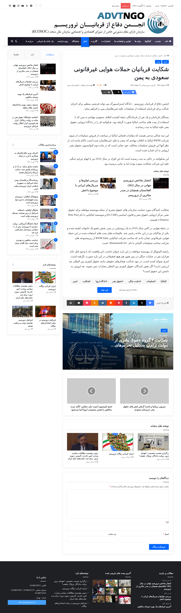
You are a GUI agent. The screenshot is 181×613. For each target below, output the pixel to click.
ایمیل (166, 534)
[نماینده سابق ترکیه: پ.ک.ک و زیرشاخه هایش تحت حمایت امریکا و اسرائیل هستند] (48, 170)
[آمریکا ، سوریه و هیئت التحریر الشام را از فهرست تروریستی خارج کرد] (112, 599)
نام (167, 522)
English (163, 6)
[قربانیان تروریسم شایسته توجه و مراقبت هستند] (22, 311)
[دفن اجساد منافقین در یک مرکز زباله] (125, 600)
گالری (94, 41)
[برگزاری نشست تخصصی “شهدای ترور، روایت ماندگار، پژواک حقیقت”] (153, 441)
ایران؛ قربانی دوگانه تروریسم (121, 454)
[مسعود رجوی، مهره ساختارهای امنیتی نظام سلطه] (48, 108)
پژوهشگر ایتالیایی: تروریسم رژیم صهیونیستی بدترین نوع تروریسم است (26, 200)
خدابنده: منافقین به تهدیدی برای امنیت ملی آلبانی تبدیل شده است (26, 243)
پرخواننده (50, 54)
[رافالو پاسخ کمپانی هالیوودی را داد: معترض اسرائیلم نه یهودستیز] (112, 591)
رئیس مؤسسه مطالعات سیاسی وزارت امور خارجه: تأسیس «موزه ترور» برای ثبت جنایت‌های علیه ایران (80, 6)
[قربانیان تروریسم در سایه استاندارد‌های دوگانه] (45, 311)
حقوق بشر (117, 281)
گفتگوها (148, 41)
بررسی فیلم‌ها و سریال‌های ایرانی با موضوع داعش (86, 185)
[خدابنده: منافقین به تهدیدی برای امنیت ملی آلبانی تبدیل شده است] (48, 244)
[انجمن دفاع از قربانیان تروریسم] (99, 23)
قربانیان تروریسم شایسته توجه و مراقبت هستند (23, 323)
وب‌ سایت (112, 534)
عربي (157, 6)
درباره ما (29, 41)
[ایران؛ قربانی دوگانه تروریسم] (117, 442)
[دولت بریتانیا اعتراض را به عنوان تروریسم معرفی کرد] (99, 591)
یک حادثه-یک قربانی (45, 41)
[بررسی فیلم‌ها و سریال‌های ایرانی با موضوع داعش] (108, 183)
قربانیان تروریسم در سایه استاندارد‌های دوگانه (47, 323)
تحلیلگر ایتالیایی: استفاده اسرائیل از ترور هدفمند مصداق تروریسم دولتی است (25, 213)
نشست (158, 41)
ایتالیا (163, 281)
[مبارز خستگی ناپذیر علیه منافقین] (125, 591)
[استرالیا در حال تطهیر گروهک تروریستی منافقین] (99, 599)
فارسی (170, 6)
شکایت (86, 281)
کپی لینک (104, 290)
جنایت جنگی (134, 281)
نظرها (16, 54)
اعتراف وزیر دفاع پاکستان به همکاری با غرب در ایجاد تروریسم (26, 156)
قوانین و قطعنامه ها (122, 41)
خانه (167, 41)
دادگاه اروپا (101, 281)
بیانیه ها (138, 41)
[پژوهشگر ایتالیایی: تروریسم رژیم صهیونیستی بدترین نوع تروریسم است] (48, 200)
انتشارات (106, 41)
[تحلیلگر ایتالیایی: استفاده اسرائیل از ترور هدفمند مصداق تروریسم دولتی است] (48, 214)
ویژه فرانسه (63, 41)
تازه (32, 54)
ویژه (158, 62)
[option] (118, 341)
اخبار (85, 41)
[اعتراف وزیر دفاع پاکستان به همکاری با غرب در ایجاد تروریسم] (48, 157)
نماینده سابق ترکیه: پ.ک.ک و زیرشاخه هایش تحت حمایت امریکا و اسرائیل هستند (25, 169)
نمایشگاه (75, 41)
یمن (74, 281)
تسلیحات (150, 281)
